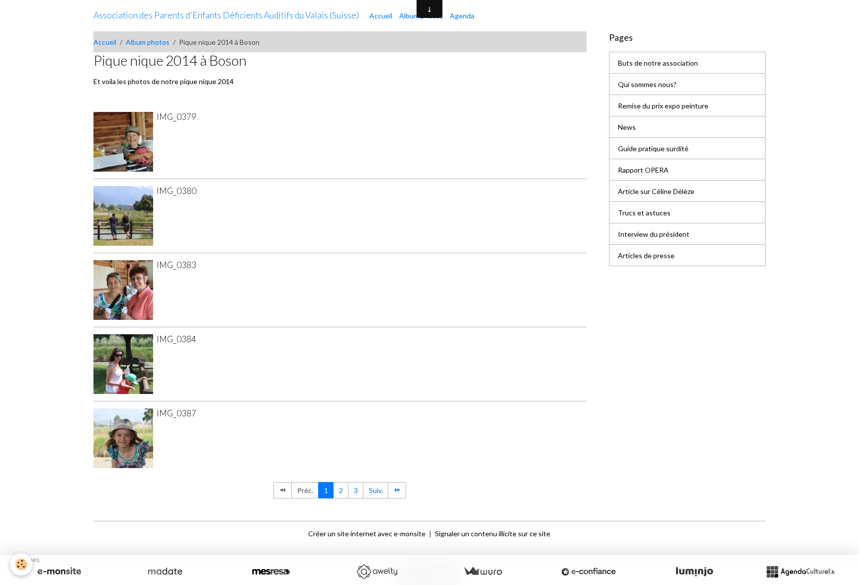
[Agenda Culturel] (800, 571)
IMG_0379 (176, 116)
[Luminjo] (694, 571)
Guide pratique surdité (653, 148)
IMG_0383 (176, 265)
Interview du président (653, 234)
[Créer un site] (59, 571)
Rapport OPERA (643, 170)
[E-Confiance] (588, 571)
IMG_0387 (176, 413)
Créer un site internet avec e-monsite (367, 533)
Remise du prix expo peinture (663, 105)
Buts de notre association (658, 63)
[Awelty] (377, 571)
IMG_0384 (176, 339)
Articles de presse (646, 255)
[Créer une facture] (482, 571)
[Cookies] (21, 564)
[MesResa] (271, 571)
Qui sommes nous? (647, 84)
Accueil (380, 15)
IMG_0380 (176, 191)
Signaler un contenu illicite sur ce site (492, 533)
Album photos (148, 42)
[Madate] (165, 571)
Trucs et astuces (644, 212)
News (627, 127)
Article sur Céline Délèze (656, 191)
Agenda (462, 15)
